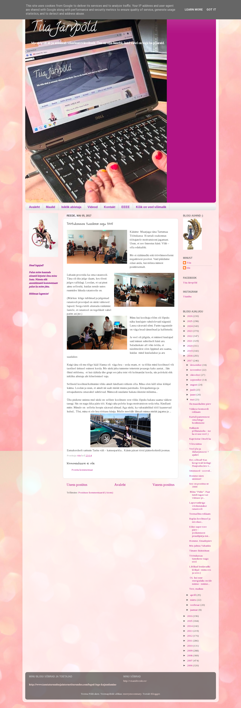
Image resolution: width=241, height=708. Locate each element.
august (194, 384)
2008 (190, 655)
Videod (93, 207)
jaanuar (194, 609)
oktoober (195, 374)
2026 (190, 316)
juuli (193, 389)
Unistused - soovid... (200, 470)
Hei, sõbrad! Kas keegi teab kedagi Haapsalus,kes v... (200, 462)
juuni (193, 394)
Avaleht (34, 207)
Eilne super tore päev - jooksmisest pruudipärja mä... (199, 531)
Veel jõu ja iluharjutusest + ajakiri (199, 451)
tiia (188, 267)
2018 (190, 355)
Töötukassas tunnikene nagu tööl (198, 558)
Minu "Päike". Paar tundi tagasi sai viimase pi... (199, 494)
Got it (211, 9)
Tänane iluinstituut (199, 550)
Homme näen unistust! (196, 477)
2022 (190, 336)
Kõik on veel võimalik (151, 207)
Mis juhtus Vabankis (200, 545)
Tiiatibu (187, 296)
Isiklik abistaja (71, 207)
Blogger (155, 693)
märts (193, 599)
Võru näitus (195, 443)
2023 (190, 330)
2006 (190, 665)
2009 (190, 650)
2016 (190, 616)
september (196, 379)
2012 (190, 635)
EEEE (125, 207)
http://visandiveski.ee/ (135, 680)
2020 (190, 345)
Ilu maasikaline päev (200, 403)
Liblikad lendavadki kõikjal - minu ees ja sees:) (200, 569)
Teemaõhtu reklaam (199, 513)
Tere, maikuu (196, 588)
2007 (190, 660)
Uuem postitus (77, 485)
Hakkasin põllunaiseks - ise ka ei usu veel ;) (200, 430)
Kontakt (109, 207)
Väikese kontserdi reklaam (199, 410)
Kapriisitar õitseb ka (200, 438)
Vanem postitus (164, 485)
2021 (190, 340)
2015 (190, 620)
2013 (190, 630)
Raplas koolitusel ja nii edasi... (199, 520)
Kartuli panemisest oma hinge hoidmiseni (199, 419)
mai (192, 399)
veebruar (195, 605)
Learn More (194, 9)
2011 (190, 640)
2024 (190, 326)
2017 (190, 360)
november (196, 369)
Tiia (189, 262)
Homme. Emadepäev (200, 540)
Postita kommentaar (82, 469)
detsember (196, 364)
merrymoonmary (132, 693)
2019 (190, 350)
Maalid (50, 207)
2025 (190, 321)
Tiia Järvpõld (63, 28)
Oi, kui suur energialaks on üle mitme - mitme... (200, 580)
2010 (190, 645)
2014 (190, 626)
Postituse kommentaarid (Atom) (95, 492)
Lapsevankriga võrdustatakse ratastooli (198, 505)
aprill (193, 595)
